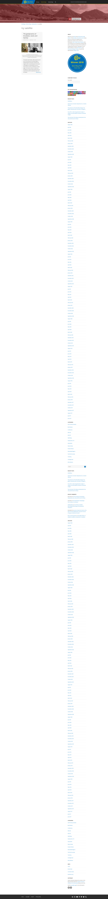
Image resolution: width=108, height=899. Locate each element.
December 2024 (71, 178)
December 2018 (71, 370)
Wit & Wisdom (70, 462)
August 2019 (70, 348)
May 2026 (69, 132)
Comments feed (71, 871)
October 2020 (70, 313)
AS (68, 91)
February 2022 (70, 270)
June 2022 (69, 259)
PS (82, 93)
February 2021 (70, 302)
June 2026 (69, 130)
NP (78, 93)
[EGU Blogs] (28, 3)
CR (74, 91)
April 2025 (69, 167)
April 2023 (69, 232)
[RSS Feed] (85, 897)
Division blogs (43, 2)
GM (68, 93)
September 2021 (71, 283)
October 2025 (70, 151)
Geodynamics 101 (71, 440)
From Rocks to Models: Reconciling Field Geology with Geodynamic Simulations (76, 506)
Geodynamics (34, 24)
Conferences (70, 429)
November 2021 (71, 278)
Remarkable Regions (71, 451)
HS (74, 93)
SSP (69, 95)
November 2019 (71, 340)
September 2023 (71, 219)
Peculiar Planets (71, 448)
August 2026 (70, 124)
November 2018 (71, 372)
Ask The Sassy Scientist (72, 424)
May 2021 (69, 294)
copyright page (73, 885)
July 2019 (69, 351)
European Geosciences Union (78, 38)
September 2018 (71, 378)
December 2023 (71, 210)
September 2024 (71, 186)
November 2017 (71, 405)
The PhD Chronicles (71, 454)
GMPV (71, 93)
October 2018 (70, 375)
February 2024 (70, 205)
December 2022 (71, 243)
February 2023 (70, 237)
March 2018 (70, 394)
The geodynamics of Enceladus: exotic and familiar (30, 36)
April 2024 (69, 200)
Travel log (69, 456)
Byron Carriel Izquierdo (72, 515)
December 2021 (71, 275)
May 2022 (69, 262)
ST (73, 95)
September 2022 (71, 251)
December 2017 (71, 402)
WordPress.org (70, 874)
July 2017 (69, 415)
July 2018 (69, 383)
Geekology (70, 437)
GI (84, 91)
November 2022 (71, 246)
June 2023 (69, 227)
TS (75, 95)
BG (70, 91)
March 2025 (70, 170)
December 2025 (71, 146)
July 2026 (69, 127)
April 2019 (69, 359)
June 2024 (69, 194)
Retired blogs (50, 2)
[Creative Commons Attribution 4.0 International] (69, 888)
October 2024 (70, 184)
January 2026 (70, 143)
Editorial (69, 432)
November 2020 (71, 310)
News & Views (70, 446)
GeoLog (37, 2)
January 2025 (70, 175)
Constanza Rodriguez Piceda (73, 49)
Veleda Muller (70, 504)
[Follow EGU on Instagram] (74, 897)
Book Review (70, 427)
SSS (71, 95)
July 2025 (69, 159)
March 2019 (70, 361)
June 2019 (69, 353)
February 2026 (70, 140)
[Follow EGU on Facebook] (79, 897)
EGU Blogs (23, 24)
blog (74, 36)
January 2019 (70, 367)
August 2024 (70, 189)
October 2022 (70, 248)
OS (80, 93)
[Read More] (38, 72)
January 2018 (70, 399)
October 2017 (70, 407)
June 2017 (69, 418)
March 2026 (70, 138)
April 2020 (69, 329)
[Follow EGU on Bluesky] (83, 897)
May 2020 (69, 326)
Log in (69, 866)
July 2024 (69, 192)
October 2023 (70, 216)
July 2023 (69, 224)
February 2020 (70, 335)
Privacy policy (38, 896)
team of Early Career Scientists (78, 42)
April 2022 (69, 264)
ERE (76, 91)
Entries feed (70, 869)
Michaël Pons (79, 47)
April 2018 (69, 391)
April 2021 (69, 297)
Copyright (27, 896)
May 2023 (69, 229)
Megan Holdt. (76, 50)
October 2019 (70, 343)
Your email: (70, 80)
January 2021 (70, 305)
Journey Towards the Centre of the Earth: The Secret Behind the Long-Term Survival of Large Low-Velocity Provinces (77, 512)
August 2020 (70, 318)
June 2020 (69, 324)
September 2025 (71, 154)
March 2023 (70, 235)
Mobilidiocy (70, 101)
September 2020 (71, 316)
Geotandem (70, 443)
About (23, 896)
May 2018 (69, 388)
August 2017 (70, 413)
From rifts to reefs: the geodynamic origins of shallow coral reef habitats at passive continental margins (77, 113)
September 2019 (71, 345)
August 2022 (70, 254)
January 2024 (70, 208)
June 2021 (69, 291)
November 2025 (71, 148)
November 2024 (71, 181)
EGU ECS (69, 435)
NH (76, 93)
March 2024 (70, 202)
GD (83, 91)
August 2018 (70, 380)
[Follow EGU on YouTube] (77, 897)
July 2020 (69, 321)
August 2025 (70, 157)
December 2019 (71, 337)
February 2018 (70, 397)
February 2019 (70, 364)
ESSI (79, 91)
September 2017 (71, 410)
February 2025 (70, 173)
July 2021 (69, 289)
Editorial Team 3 (26, 39)
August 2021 (70, 286)
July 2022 (69, 256)
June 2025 (69, 162)
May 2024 (69, 197)
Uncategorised (70, 459)
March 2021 (70, 299)
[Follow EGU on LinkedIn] (72, 897)
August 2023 (70, 221)
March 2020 (70, 332)
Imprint (32, 896)
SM (84, 93)
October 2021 (70, 281)
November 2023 (71, 213)
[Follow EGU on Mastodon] (81, 897)
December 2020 (71, 308)
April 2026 (69, 135)
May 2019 (69, 356)
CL (72, 91)
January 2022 (70, 272)
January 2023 (70, 240)
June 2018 (69, 386)
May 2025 (69, 165)
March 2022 (70, 267)
